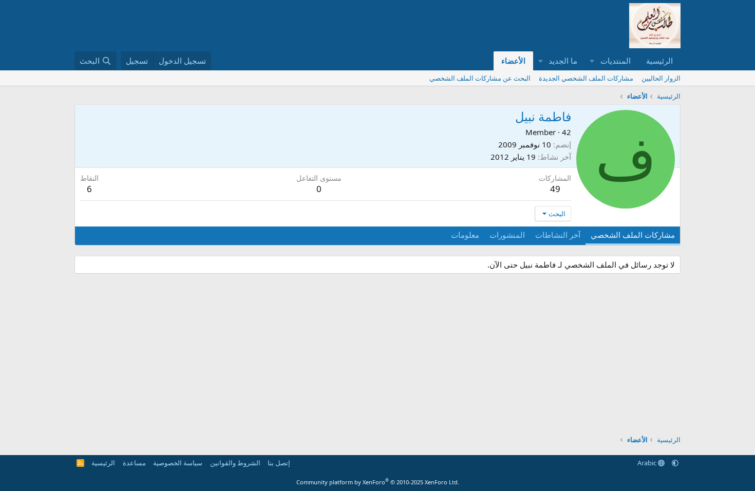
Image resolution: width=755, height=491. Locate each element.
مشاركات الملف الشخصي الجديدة (586, 78)
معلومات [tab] (465, 235)
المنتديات (615, 60)
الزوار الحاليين (661, 78)
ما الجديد (563, 60)
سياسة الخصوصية (177, 462)
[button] (592, 60)
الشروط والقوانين (235, 462)
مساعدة (134, 462)
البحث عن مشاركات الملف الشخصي (480, 78)
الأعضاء (513, 60)
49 (555, 189)
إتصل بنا (279, 462)
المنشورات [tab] (507, 235)
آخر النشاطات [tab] (557, 235)
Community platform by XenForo (377, 482)
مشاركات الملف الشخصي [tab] (633, 235)
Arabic (647, 462)
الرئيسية (659, 60)
